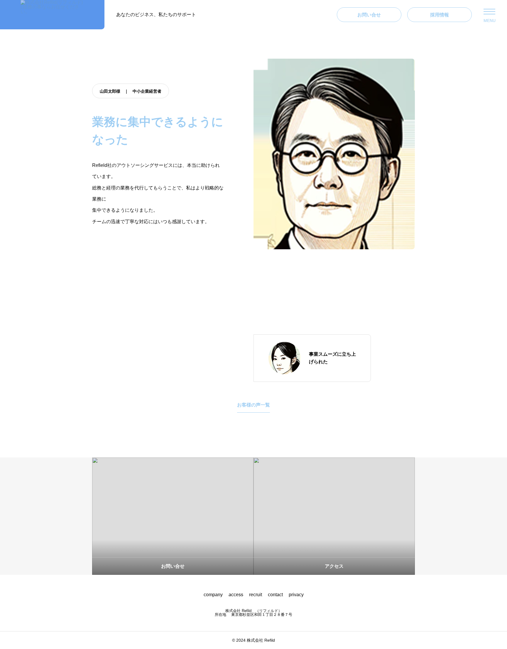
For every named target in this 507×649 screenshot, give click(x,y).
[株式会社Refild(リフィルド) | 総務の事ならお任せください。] (52, 14)
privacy (296, 594)
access (236, 594)
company (213, 594)
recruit (255, 594)
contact (275, 594)
